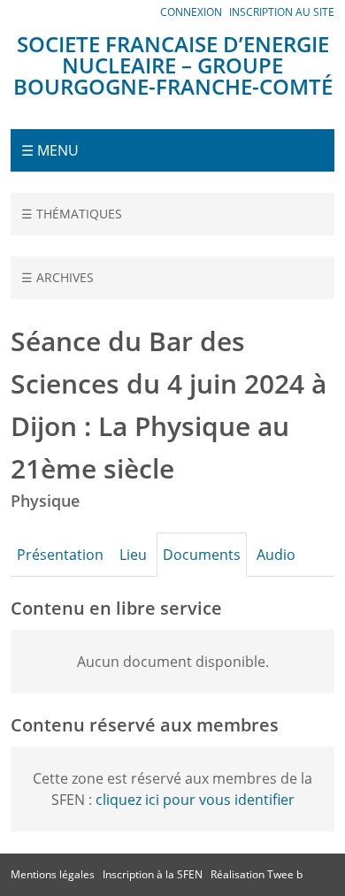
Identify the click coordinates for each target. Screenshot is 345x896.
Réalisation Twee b (257, 874)
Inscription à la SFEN (153, 874)
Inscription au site (281, 11)
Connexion (191, 11)
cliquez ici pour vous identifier (195, 799)
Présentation (60, 554)
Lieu (133, 554)
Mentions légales (53, 874)
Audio (276, 554)
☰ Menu (50, 150)
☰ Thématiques (71, 213)
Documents (202, 554)
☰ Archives (57, 277)
